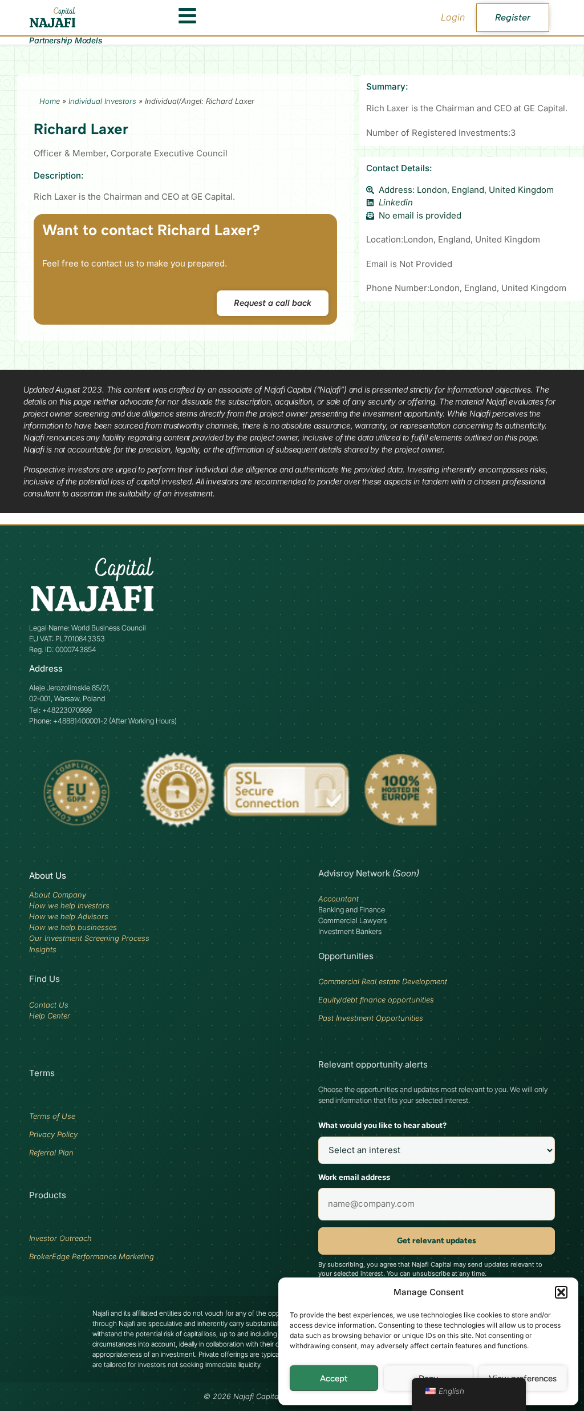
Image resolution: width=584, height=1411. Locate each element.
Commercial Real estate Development (382, 981)
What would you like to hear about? (382, 1125)
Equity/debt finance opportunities (376, 999)
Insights (42, 949)
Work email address (354, 1177)
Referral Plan (51, 1152)
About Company (57, 894)
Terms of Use (52, 1116)
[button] (561, 1292)
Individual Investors (102, 101)
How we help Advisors (68, 916)
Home (49, 101)
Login (453, 17)
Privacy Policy (53, 1134)
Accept (334, 1378)
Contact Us (48, 1004)
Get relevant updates (436, 1241)
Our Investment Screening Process (89, 938)
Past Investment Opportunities (370, 1017)
